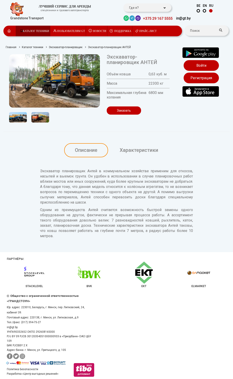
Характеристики (139, 150)
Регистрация (201, 78)
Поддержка (122, 31)
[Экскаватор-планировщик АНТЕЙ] (54, 81)
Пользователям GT (71, 31)
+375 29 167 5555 (157, 18)
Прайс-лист (148, 31)
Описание (86, 150)
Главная (11, 47)
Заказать (124, 110)
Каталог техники (36, 31)
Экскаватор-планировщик (65, 47)
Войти (201, 65)
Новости (99, 31)
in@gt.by (183, 18)
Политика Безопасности (22, 369)
